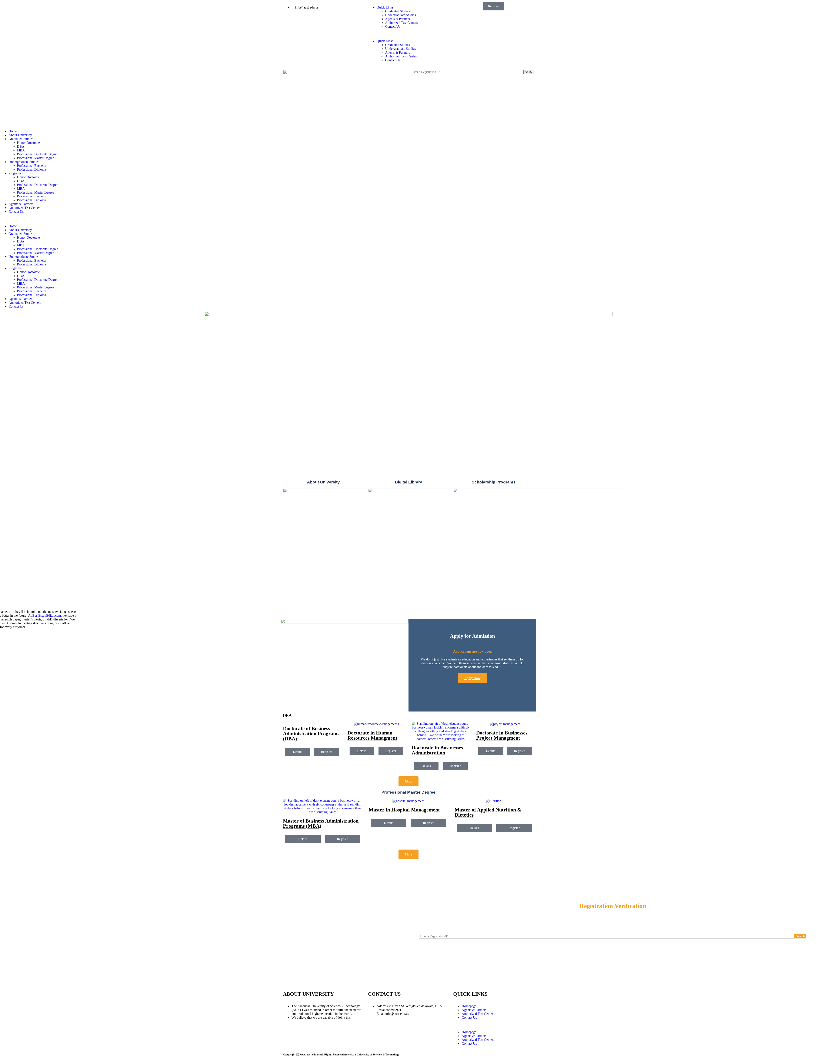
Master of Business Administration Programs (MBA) (321, 823)
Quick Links (385, 7)
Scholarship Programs (494, 482)
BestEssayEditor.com (46, 615)
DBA (20, 146)
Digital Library (408, 482)
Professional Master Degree (35, 158)
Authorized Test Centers (401, 22)
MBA (21, 150)
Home (13, 131)
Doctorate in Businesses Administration (437, 750)
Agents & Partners (397, 19)
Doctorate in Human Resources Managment (372, 735)
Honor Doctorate (28, 142)
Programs (15, 173)
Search (800, 936)
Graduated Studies (397, 11)
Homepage (469, 1006)
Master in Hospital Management (404, 810)
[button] (408, 34)
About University (20, 135)
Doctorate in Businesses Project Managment (501, 735)
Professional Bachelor (31, 165)
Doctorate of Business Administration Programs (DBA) (311, 733)
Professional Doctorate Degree (37, 154)
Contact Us (392, 26)
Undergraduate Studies (400, 15)
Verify (528, 72)
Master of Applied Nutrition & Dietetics (488, 812)
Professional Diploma (31, 169)
